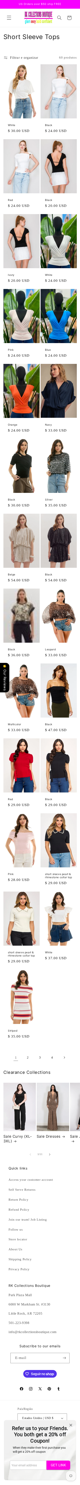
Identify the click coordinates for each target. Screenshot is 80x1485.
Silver (49, 499)
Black (48, 125)
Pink (11, 349)
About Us (15, 1249)
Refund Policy (19, 1209)
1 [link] (16, 1057)
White (11, 125)
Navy (48, 424)
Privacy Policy (19, 1269)
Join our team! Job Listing (28, 1219)
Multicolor (14, 724)
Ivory (11, 274)
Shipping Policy (20, 1259)
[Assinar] (64, 1358)
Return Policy (18, 1199)
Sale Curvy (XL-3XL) (17, 1138)
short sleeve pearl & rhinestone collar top (58, 875)
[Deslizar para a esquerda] (30, 1154)
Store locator (18, 1239)
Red (10, 200)
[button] (9, 18)
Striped (12, 1030)
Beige (11, 574)
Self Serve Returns (22, 1189)
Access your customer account (31, 1179)
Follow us (16, 1229)
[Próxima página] (64, 1058)
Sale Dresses (49, 1136)
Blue (48, 349)
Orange (12, 424)
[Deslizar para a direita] (49, 1154)
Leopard (50, 649)
